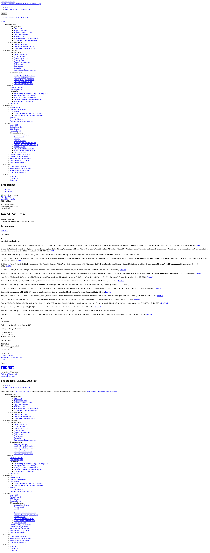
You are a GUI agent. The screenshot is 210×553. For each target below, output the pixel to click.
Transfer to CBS (19, 406)
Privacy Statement (92, 391)
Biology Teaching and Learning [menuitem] (25, 95)
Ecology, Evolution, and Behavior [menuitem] (26, 97)
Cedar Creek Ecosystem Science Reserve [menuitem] (28, 113)
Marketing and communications (25, 513)
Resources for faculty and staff (11, 357)
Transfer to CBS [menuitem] (19, 36)
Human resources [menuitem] (20, 141)
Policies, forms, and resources (24, 450)
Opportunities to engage (18, 536)
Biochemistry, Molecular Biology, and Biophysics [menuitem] (31, 93)
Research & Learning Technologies (26, 515)
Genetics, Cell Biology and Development (28, 469)
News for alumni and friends (19, 540)
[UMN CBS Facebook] (2, 368)
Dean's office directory (22, 505)
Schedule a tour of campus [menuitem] (23, 32)
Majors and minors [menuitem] (20, 30)
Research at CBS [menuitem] (15, 107)
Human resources (20, 511)
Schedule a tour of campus (23, 403)
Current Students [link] (11, 50)
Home (7, 189)
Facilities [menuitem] (17, 139)
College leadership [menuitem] (16, 127)
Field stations (14, 481)
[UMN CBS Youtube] (12, 368)
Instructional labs (20, 523)
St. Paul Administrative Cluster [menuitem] (24, 151)
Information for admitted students (25, 410)
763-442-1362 (6, 197)
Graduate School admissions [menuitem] (24, 46)
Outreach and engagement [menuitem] (19, 156)
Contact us (4, 359)
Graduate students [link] (16, 42)
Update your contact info (18, 542)
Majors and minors (20, 401)
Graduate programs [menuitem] (20, 44)
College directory (7, 355)
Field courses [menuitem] (18, 64)
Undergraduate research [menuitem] (18, 109)
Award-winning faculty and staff (21, 528)
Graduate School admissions (24, 416)
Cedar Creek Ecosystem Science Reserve (28, 483)
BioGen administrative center (24, 519)
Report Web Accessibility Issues (107, 391)
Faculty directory (15, 473)
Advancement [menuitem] (19, 137)
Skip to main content (8, 2)
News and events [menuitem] (15, 131)
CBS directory (15, 499)
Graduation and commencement (25, 440)
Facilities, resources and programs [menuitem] (21, 121)
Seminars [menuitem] (13, 117)
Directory (8, 191)
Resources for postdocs (18, 532)
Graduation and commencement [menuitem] (25, 70)
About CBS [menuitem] (18, 29)
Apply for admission (21, 405)
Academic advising (20, 424)
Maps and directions (8, 376)
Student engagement (21, 428)
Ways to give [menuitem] (14, 178)
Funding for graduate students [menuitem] (24, 48)
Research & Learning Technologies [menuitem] (26, 145)
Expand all (4, 231)
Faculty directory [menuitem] (15, 103)
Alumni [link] (7, 164)
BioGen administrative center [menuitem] (24, 149)
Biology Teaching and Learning (25, 466)
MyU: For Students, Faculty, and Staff (18, 9)
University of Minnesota (22, 391)
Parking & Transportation (9, 374)
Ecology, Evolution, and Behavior (26, 467)
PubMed (198, 245)
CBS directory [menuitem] (15, 129)
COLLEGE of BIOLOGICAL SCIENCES (16, 17)
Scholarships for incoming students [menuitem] (26, 38)
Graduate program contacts (23, 454)
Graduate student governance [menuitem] (24, 78)
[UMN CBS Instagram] (9, 368)
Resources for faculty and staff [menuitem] (20, 160)
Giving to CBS (15, 546)
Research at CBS (15, 477)
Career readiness (19, 426)
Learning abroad (19, 430)
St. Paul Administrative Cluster (24, 521)
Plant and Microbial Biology (24, 471)
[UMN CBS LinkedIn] (5, 368)
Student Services (19, 517)
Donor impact (14, 550)
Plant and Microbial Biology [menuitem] (24, 101)
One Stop (8, 7)
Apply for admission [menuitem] (21, 34)
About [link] (7, 123)
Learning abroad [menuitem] (19, 60)
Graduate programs (20, 414)
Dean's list (17, 438)
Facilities (17, 509)
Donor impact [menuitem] (14, 180)
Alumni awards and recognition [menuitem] (20, 168)
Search (4, 13)
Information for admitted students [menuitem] (25, 40)
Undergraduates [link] (15, 27)
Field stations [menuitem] (14, 111)
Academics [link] (9, 86)
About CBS (18, 399)
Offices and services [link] (17, 133)
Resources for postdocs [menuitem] (18, 162)
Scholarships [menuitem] (18, 66)
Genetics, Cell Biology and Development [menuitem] (28, 99)
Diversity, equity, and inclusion (20, 525)
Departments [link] (14, 91)
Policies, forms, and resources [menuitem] (24, 80)
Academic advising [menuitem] (20, 54)
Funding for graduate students (24, 418)
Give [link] (7, 174)
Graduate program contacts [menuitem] (23, 84)
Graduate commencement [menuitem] (23, 82)
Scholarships (18, 436)
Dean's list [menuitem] (17, 68)
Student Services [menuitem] (19, 147)
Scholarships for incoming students (26, 408)
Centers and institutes (17, 489)
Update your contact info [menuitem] (18, 172)
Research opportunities (22, 432)
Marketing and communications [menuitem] (25, 143)
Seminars (13, 487)
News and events (15, 501)
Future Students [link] (10, 25)
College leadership (16, 497)
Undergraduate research (18, 479)
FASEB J (164, 303)
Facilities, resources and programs (21, 491)
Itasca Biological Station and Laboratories (28, 485)
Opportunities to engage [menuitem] (18, 166)
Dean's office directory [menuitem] (22, 135)
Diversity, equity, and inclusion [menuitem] (20, 154)
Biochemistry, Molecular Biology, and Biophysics (31, 464)
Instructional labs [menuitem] (20, 153)
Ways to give (14, 548)
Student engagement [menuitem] (21, 58)
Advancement (19, 507)
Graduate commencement (23, 452)
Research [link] (8, 105)
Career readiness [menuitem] (19, 56)
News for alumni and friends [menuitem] (19, 170)
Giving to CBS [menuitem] (15, 176)
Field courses (18, 434)
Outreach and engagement (19, 527)
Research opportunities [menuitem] (22, 62)
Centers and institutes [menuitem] (17, 119)
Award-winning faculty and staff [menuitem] (21, 158)
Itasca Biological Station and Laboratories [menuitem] (28, 115)
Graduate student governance (24, 448)
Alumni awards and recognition (20, 538)
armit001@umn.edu (8, 199)
